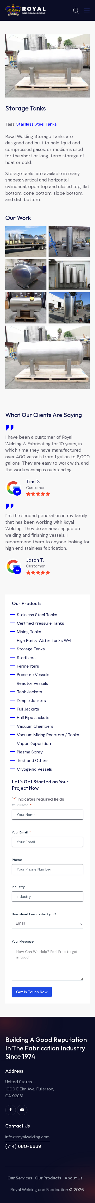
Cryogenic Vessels (34, 769)
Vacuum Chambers (35, 726)
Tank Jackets (29, 692)
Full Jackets (28, 709)
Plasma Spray (30, 752)
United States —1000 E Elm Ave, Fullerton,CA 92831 (29, 1089)
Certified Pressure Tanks (40, 623)
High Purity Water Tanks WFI (44, 640)
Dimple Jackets (31, 700)
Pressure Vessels (33, 674)
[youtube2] (22, 1110)
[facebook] (10, 1110)
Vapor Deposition (34, 743)
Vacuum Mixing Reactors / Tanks (48, 735)
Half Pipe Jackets (33, 717)
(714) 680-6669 (23, 1146)
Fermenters (28, 666)
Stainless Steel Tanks (36, 124)
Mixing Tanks (29, 631)
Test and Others (33, 760)
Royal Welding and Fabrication (39, 1189)
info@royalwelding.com (27, 1137)
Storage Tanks (31, 649)
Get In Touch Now (32, 991)
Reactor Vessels (32, 683)
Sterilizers (26, 657)
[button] (87, 10)
